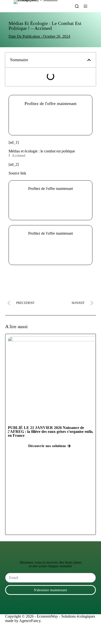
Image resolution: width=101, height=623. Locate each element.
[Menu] (85, 6)
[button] (50, 120)
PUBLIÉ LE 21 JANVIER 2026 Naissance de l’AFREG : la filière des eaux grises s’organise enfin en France (50, 432)
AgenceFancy (29, 621)
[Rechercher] (77, 6)
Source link (17, 173)
